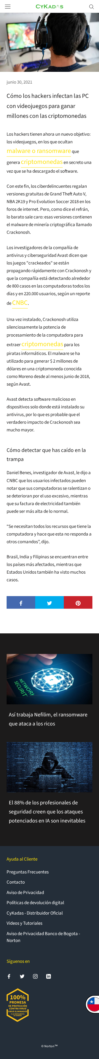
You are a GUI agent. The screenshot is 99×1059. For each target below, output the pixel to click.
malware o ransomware (39, 151)
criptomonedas (42, 162)
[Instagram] (35, 976)
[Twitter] (22, 976)
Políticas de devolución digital (35, 902)
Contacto (16, 882)
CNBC (20, 303)
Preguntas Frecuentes (28, 872)
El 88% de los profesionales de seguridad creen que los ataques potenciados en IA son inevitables (47, 812)
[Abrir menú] (7, 6)
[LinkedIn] (48, 976)
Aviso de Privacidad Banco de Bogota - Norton (43, 937)
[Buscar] (91, 6)
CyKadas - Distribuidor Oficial (35, 913)
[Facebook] (9, 976)
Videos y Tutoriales (24, 923)
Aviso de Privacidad (25, 892)
